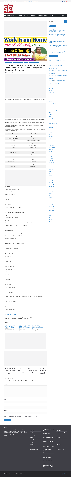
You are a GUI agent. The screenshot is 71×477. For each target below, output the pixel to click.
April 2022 (50, 221)
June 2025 (50, 151)
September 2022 (52, 212)
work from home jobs (8, 62)
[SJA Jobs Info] (5, 15)
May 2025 (50, 153)
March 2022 (51, 223)
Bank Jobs (50, 90)
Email (5, 404)
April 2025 (50, 154)
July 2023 (50, 193)
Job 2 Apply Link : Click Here (10, 314)
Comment (6, 384)
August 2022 (51, 213)
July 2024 (50, 171)
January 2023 (51, 204)
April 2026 (50, 134)
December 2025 (51, 142)
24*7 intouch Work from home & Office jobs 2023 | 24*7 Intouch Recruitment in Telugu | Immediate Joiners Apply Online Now (24, 326)
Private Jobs (19, 15)
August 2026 (51, 127)
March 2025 (51, 156)
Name (5, 399)
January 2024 (51, 182)
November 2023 (52, 186)
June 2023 (50, 195)
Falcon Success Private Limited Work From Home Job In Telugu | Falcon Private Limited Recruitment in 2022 (57, 82)
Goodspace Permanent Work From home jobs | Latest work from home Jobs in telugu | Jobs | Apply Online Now (57, 41)
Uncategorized (36, 62)
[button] (14, 15)
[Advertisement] (25, 28)
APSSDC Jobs (51, 108)
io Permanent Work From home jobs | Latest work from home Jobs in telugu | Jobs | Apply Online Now (58, 46)
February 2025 (51, 158)
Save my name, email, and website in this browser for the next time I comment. (21, 416)
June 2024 (50, 173)
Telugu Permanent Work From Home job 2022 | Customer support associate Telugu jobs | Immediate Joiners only (57, 60)
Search (65, 21)
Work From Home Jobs (53, 123)
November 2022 (52, 208)
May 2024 (50, 175)
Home (50, 116)
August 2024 (51, 169)
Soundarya (13, 72)
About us (46, 15)
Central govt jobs (52, 92)
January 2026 (51, 140)
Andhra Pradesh (15, 62)
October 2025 (51, 145)
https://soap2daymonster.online (55, 64)
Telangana (30, 62)
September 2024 (52, 167)
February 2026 (51, 138)
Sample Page (51, 121)
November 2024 (52, 164)
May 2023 (50, 197)
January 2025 (51, 160)
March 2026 (51, 136)
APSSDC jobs (51, 88)
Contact (52, 15)
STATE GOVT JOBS (10, 15)
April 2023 (50, 199)
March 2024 (51, 178)
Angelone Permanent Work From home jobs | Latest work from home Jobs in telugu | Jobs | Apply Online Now (57, 35)
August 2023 (51, 191)
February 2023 (51, 202)
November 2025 (52, 143)
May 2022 (50, 219)
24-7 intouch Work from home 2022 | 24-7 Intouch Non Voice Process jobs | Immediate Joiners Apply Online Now (10, 326)
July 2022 (50, 215)
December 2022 (51, 206)
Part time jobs (51, 96)
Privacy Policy (39, 15)
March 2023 (51, 201)
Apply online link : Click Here (10, 311)
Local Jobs (26, 15)
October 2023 (51, 188)
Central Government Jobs (53, 110)
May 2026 (50, 132)
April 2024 (50, 177)
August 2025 (51, 149)
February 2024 (51, 180)
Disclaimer (32, 15)
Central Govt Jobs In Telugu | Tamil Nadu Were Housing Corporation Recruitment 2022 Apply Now (58, 72)
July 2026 (50, 129)
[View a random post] (65, 15)
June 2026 (50, 130)
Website (5, 410)
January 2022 (51, 224)
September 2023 (52, 189)
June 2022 (50, 217)
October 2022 (51, 210)
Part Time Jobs (51, 118)
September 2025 (52, 147)
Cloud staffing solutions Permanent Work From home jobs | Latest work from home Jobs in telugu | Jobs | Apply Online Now (57, 30)
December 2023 (51, 184)
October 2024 (51, 165)
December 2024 (51, 162)
